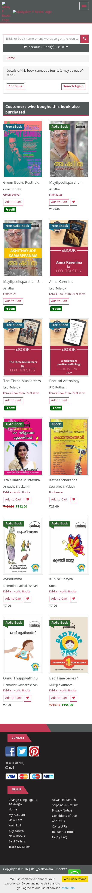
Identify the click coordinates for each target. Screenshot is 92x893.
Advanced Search (64, 800)
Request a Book (63, 832)
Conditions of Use (64, 816)
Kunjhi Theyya (61, 579)
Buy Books (16, 831)
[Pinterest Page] (34, 756)
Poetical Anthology (64, 381)
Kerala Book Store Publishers (67, 294)
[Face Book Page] (10, 756)
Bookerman (56, 492)
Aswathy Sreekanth (16, 487)
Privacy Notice (62, 811)
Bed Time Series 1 (64, 678)
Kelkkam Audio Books (16, 492)
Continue (15, 86)
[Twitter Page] (22, 756)
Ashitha (54, 189)
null (11, 768)
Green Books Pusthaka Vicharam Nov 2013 (38, 183)
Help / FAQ (59, 837)
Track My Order (19, 847)
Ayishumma (12, 579)
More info (68, 888)
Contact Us (60, 827)
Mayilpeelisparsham (65, 183)
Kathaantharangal (64, 480)
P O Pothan (57, 388)
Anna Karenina (61, 282)
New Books (17, 836)
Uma (52, 586)
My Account (17, 815)
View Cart (15, 820)
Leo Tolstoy (57, 289)
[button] (46, 48)
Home (10, 58)
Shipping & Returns (65, 805)
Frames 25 (55, 195)
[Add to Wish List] (73, 202)
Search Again (73, 86)
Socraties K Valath (62, 487)
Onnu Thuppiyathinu (20, 678)
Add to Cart (13, 202)
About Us (58, 821)
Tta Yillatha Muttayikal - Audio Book (33, 480)
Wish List (15, 826)
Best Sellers (17, 842)
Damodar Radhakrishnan (20, 586)
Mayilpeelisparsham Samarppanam (32, 282)
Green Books (12, 189)
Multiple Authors (60, 685)
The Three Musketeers (22, 381)
